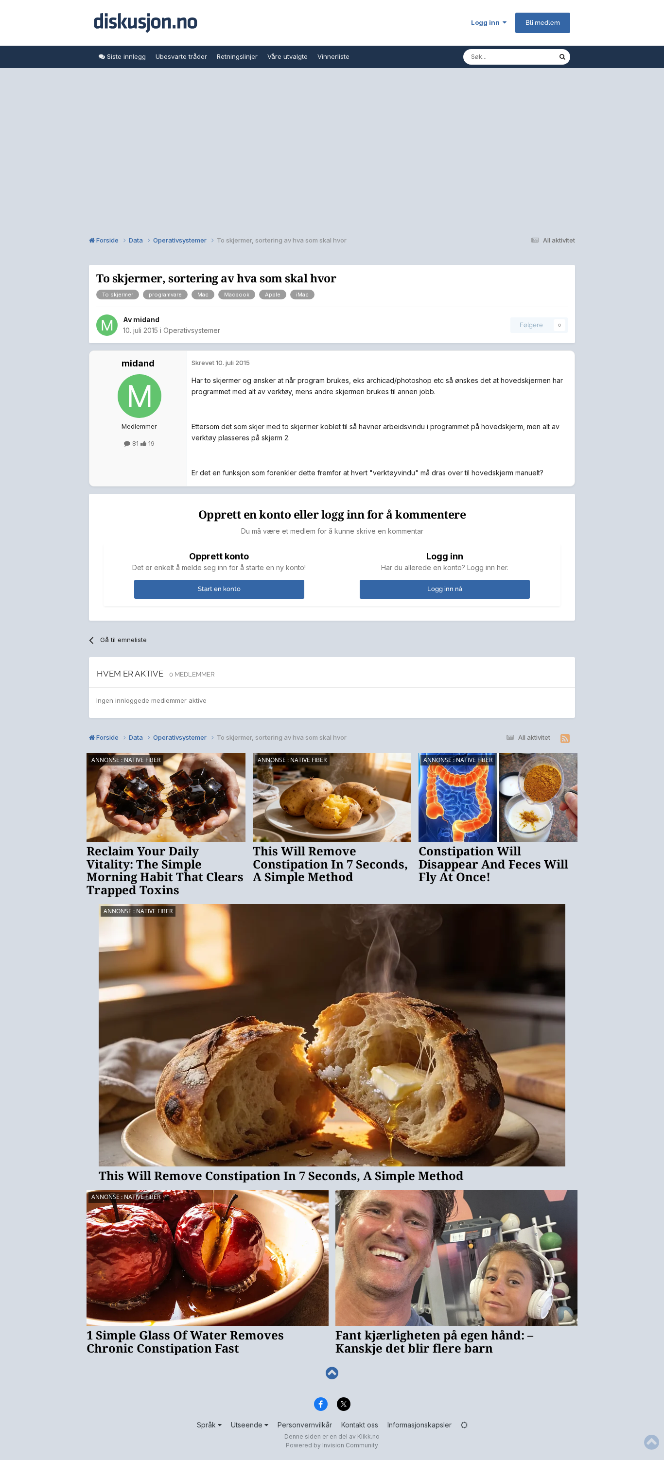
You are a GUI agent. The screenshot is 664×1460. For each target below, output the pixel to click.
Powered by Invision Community (332, 1445)
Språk (207, 1425)
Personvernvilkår (305, 1425)
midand (146, 319)
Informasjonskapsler (419, 1425)
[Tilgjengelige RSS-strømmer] (565, 739)
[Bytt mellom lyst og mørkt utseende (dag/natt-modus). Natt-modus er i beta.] (464, 1425)
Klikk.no (368, 1436)
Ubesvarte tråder (181, 56)
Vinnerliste (333, 56)
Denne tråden (525, 56)
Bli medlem (542, 22)
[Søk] (562, 57)
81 (135, 443)
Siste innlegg (125, 56)
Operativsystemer (191, 330)
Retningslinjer (237, 56)
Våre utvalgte (287, 56)
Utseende (247, 1425)
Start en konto (219, 588)
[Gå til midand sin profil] (107, 325)
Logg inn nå (444, 588)
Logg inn (487, 22)
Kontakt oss (359, 1425)
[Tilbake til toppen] (332, 1373)
